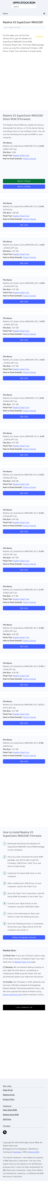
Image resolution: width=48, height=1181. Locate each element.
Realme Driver (9, 1095)
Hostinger (17, 1152)
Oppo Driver (8, 1090)
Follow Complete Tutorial (24, 937)
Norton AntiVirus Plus (12, 995)
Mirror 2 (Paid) (24, 187)
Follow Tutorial (29, 158)
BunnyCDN (34, 1152)
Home (5, 27)
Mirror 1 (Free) (24, 181)
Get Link (24, 225)
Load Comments (23, 1007)
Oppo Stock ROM (24, 3)
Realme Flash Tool (21, 155)
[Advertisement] (24, 81)
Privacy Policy (8, 1099)
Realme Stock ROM (14, 27)
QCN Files (7, 1119)
